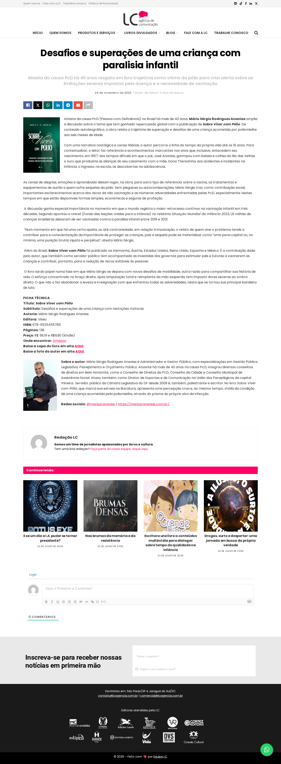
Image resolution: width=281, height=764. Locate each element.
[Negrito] (46, 601)
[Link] (92, 601)
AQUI (79, 346)
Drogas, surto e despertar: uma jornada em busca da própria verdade (230, 540)
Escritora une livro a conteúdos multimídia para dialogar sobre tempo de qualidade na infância (170, 542)
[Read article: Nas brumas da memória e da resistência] (111, 506)
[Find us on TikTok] (241, 3)
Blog (170, 33)
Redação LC (66, 437)
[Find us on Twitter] (256, 3)
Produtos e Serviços (96, 33)
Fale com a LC (52, 3)
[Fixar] (63, 601)
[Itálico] (52, 601)
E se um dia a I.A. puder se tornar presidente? (50, 538)
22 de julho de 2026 (50, 546)
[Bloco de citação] (81, 601)
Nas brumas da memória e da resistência (110, 538)
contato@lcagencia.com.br (118, 696)
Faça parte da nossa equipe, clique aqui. (119, 449)
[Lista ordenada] (69, 601)
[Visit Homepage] (140, 17)
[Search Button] (256, 33)
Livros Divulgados (140, 33)
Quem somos (31, 3)
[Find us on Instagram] (235, 3)
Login (32, 575)
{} (97, 601)
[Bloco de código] (86, 601)
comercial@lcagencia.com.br (161, 696)
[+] (103, 601)
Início (38, 33)
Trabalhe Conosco (231, 33)
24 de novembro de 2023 (113, 93)
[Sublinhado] (58, 601)
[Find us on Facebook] (246, 3)
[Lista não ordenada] (75, 601)
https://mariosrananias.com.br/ (144, 404)
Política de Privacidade (103, 3)
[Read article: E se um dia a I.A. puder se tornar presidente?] (50, 506)
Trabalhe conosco (74, 3)
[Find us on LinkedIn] (251, 3)
